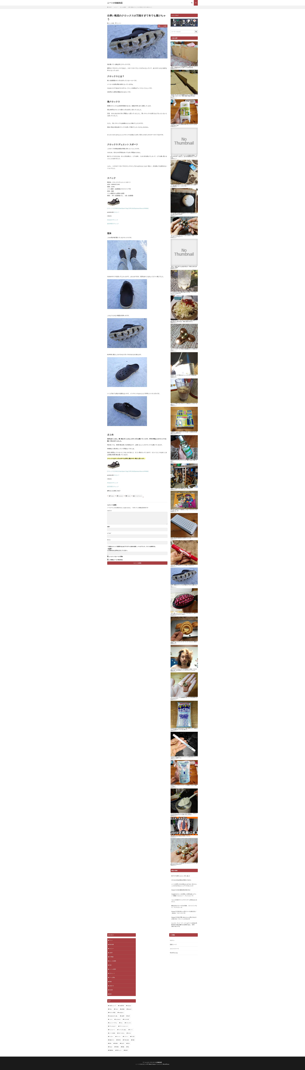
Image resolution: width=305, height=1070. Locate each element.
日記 (110, 965)
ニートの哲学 (112, 969)
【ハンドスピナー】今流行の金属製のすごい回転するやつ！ (184, 349)
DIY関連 (111, 956)
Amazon (129, 1005)
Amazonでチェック (112, 219)
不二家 (132, 1036)
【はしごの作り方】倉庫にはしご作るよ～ (181, 488)
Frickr (116, 1009)
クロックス (118, 23)
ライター (111, 1036)
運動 (123, 1046)
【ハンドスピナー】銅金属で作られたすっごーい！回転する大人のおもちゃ (184, 863)
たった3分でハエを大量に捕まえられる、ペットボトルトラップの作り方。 (184, 292)
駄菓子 (126, 1050)
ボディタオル (121, 1033)
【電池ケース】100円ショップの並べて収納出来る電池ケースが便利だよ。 (184, 432)
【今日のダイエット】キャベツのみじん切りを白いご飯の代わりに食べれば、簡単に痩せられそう (184, 321)
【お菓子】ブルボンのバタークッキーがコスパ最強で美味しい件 (184, 642)
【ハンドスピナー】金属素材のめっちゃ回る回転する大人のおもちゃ (184, 698)
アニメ (111, 940)
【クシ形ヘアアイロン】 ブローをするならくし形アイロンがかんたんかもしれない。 (184, 614)
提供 (110, 994)
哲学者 (119, 1040)
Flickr (110, 1009)
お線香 (122, 1016)
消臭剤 (116, 1043)
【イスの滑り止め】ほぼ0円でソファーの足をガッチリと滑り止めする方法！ (184, 213)
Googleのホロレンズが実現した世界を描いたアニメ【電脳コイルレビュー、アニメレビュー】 (183, 894)
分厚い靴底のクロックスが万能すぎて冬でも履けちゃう (140, 7)
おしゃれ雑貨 (123, 7)
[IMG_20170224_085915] (127, 386)
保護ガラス (111, 1040)
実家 (133, 1040)
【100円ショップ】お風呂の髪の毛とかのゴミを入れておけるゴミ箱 (184, 125)
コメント (109, 510)
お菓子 (111, 952)
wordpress (121, 1012)
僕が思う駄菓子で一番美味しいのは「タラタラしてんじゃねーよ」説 (184, 510)
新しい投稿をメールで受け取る (115, 559)
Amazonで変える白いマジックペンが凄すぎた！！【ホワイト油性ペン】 (183, 757)
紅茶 (129, 1043)
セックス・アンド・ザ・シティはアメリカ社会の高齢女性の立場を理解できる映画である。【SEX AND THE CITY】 (184, 924)
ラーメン (118, 1036)
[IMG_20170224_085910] (127, 425)
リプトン (126, 1036)
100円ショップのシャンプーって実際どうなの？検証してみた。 (184, 785)
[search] (196, 31)
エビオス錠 (126, 1019)
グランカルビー (112, 1026)
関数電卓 (111, 1050)
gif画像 (122, 1009)
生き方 (122, 1043)
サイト (109, 539)
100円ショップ (112, 1005)
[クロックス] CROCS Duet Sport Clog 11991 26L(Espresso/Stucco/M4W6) (127, 208)
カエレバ (116, 212)
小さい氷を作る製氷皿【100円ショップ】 (181, 538)
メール (109, 533)
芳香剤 (117, 1046)
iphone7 (129, 1009)
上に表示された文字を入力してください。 (117, 550)
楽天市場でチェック (113, 223)
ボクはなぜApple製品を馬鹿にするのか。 (181, 835)
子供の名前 (126, 1040)
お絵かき (111, 985)
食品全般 (111, 944)
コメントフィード (174, 948)
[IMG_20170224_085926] (127, 269)
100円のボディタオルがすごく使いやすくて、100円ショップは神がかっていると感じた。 (184, 729)
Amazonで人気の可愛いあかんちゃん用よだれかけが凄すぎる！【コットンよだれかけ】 (184, 918)
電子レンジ (119, 1050)
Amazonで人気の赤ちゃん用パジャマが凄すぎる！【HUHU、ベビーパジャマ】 (184, 912)
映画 (110, 981)
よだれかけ (118, 1019)
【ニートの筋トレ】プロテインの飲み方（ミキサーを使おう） (184, 404)
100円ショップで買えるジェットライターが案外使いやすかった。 (184, 375)
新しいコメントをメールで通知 (115, 556)
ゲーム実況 (112, 977)
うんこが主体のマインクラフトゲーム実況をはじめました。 (184, 900)
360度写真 (121, 1005)
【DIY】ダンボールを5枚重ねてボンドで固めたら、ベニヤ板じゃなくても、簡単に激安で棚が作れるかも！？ (184, 96)
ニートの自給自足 (115, 3)
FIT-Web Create (151, 1064)
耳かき (110, 1046)
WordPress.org (174, 952)
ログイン (172, 940)
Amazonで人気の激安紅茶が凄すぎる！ (181, 890)
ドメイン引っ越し (122, 1029)
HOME (110, 7)
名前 (108, 526)
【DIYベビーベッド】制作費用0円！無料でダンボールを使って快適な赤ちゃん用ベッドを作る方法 (184, 67)
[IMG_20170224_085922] (127, 347)
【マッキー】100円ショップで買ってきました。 (183, 565)
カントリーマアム (113, 1022)
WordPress (166, 1064)
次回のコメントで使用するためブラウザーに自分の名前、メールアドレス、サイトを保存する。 (132, 546)
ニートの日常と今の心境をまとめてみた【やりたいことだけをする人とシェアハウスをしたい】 (184, 884)
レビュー (116, 7)
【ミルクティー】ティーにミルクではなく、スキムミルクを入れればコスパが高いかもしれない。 (184, 814)
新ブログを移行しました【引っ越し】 (180, 876)
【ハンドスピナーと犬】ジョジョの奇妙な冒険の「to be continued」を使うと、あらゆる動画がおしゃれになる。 (184, 156)
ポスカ (129, 1033)
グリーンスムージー (124, 1026)
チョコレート (112, 1029)
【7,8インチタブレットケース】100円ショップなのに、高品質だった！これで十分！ (183, 185)
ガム (121, 1022)
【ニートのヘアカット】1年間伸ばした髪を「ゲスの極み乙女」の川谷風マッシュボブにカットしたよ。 (184, 669)
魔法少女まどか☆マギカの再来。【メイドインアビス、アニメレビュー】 (184, 906)
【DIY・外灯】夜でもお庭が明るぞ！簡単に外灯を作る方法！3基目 (184, 267)
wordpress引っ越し (113, 1016)
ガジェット (112, 973)
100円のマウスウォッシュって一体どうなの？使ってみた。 (184, 461)
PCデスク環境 (112, 1012)
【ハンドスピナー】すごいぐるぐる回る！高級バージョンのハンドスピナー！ (184, 236)
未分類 (111, 989)
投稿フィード (173, 944)
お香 (129, 1016)
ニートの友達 (112, 1033)
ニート (131, 1029)
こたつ (110, 1019)
